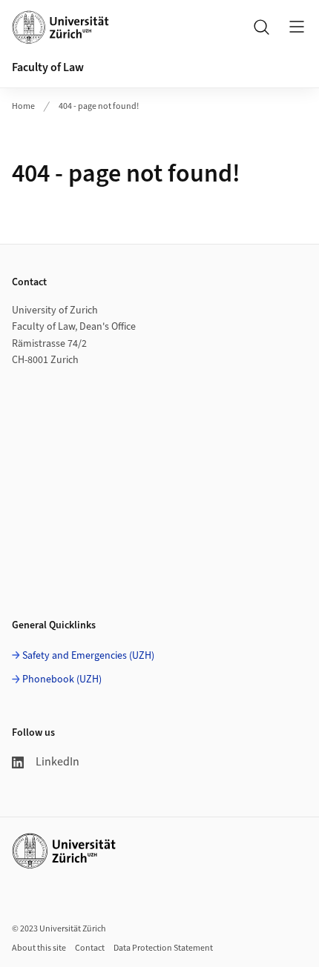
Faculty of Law (48, 67)
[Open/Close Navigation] (297, 26)
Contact (90, 948)
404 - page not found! (99, 106)
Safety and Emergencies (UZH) (88, 655)
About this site (39, 948)
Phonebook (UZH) (62, 679)
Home (23, 106)
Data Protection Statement (163, 948)
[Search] (261, 26)
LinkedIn (57, 762)
